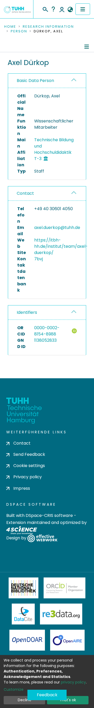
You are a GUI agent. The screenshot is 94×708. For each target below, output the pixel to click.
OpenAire (67, 640)
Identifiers (27, 312)
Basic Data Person (35, 81)
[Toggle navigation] (82, 9)
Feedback (47, 695)
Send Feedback (29, 454)
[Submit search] (45, 8)
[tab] (47, 81)
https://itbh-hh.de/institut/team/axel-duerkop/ (61, 246)
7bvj (38, 259)
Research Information (48, 26)
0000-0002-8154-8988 (47, 331)
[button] (70, 10)
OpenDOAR (27, 640)
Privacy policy (27, 477)
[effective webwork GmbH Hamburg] (42, 538)
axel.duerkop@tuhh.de (57, 228)
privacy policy (73, 682)
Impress (21, 488)
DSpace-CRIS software (49, 515)
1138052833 (45, 340)
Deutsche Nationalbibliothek (23, 588)
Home (10, 26)
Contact (25, 193)
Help (53, 9)
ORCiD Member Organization (64, 588)
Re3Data (61, 614)
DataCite (23, 614)
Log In (62, 9)
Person (19, 31)
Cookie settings (29, 466)
